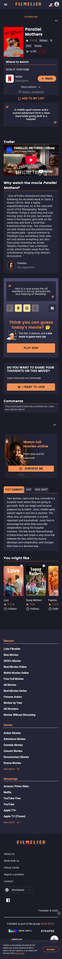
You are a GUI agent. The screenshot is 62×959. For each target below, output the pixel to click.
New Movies (11, 654)
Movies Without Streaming (19, 714)
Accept (51, 949)
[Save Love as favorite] (21, 566)
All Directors (11, 708)
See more (9, 769)
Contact (8, 881)
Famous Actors (13, 696)
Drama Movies (12, 763)
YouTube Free (12, 798)
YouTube (9, 804)
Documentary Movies (16, 757)
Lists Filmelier (12, 648)
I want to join (33, 387)
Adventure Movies (14, 739)
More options (29, 86)
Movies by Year (13, 702)
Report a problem (14, 874)
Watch (49, 78)
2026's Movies (12, 660)
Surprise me (34, 468)
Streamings (11, 778)
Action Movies (12, 733)
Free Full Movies (13, 678)
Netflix (8, 792)
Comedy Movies (13, 745)
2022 (28, 45)
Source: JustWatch (33, 92)
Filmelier (22, 263)
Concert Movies (13, 751)
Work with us (11, 861)
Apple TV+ (10, 810)
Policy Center (19, 953)
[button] (29, 890)
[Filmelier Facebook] (8, 900)
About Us (9, 854)
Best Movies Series (15, 690)
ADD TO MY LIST (33, 98)
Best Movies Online (15, 666)
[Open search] (54, 940)
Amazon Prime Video (16, 786)
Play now (31, 348)
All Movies (10, 684)
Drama (38, 45)
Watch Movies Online (16, 672)
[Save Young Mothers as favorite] (44, 566)
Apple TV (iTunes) (14, 816)
